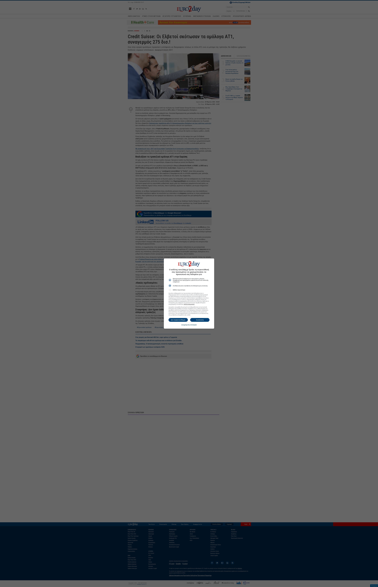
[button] (189, 290)
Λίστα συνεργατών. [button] (189, 304)
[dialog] (189, 293)
